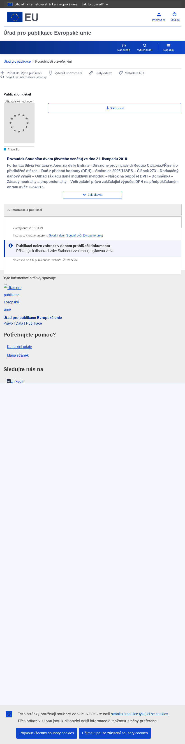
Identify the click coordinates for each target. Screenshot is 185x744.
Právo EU (13, 149)
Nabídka (168, 50)
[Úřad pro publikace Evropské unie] (34, 17)
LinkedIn (17, 381)
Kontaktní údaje (19, 347)
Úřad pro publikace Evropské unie (47, 33)
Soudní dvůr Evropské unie (84, 235)
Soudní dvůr (57, 235)
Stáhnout (117, 108)
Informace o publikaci (27, 210)
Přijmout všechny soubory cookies (46, 733)
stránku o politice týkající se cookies (139, 714)
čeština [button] (175, 19)
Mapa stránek (18, 355)
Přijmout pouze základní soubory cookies (115, 733)
